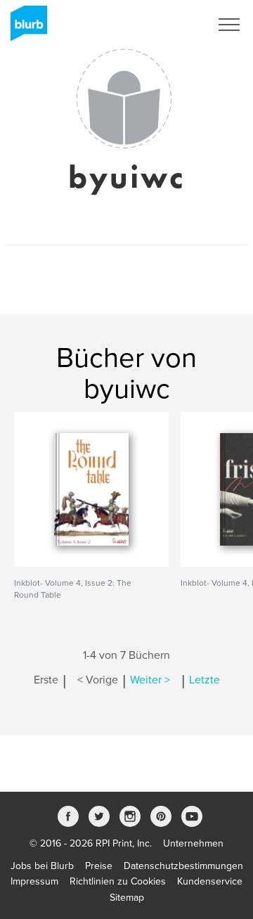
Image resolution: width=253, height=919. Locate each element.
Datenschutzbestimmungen (183, 866)
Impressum (34, 881)
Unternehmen (193, 843)
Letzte (204, 680)
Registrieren (166, 24)
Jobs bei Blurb (42, 866)
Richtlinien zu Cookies (118, 881)
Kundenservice (209, 881)
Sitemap (127, 898)
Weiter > (150, 680)
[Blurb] (24, 28)
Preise (98, 866)
